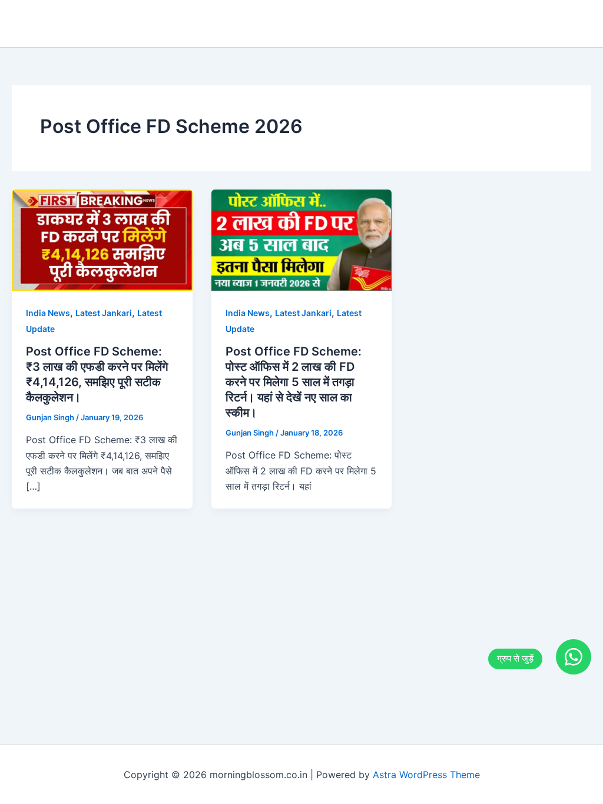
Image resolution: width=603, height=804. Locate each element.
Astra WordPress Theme (426, 774)
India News (48, 313)
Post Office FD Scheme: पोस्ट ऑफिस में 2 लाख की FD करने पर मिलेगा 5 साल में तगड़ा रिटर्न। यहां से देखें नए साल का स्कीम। (294, 382)
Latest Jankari (103, 313)
